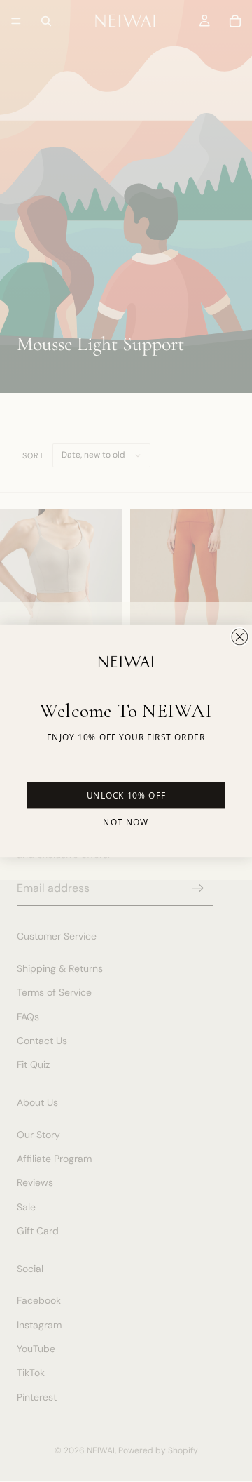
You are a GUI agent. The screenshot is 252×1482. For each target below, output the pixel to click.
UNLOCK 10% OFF (126, 795)
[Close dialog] (239, 636)
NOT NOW (126, 822)
